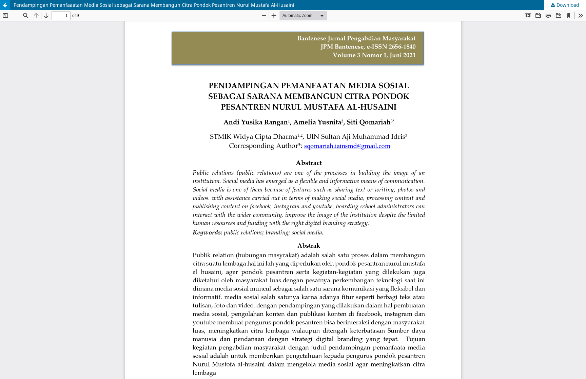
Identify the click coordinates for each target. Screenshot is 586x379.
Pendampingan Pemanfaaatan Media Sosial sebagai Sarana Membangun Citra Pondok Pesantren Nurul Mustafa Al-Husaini (154, 5)
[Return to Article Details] (5, 5)
